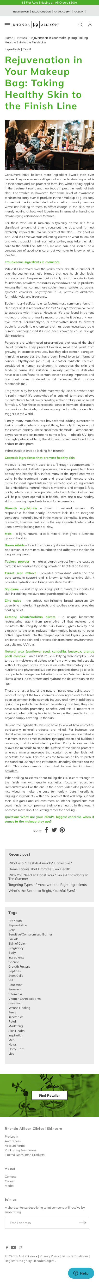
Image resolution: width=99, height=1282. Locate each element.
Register (11, 1261)
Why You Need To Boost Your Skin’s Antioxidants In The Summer (48, 877)
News (21, 38)
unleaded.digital (43, 1261)
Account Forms (15, 1145)
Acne (11, 930)
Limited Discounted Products (24, 1155)
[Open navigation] (7, 25)
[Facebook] (46, 830)
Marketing (15, 1026)
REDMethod (21, 11)
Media (9, 1186)
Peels (12, 1012)
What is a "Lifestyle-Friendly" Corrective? (40, 863)
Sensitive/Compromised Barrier (30, 934)
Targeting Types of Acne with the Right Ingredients (47, 884)
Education (15, 985)
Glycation (14, 1003)
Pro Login (11, 1136)
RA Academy (62, 11)
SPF (11, 980)
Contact (10, 1176)
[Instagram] (20, 1248)
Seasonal (14, 989)
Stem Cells (15, 975)
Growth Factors (19, 966)
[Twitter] (54, 830)
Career (10, 1181)
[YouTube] (13, 1248)
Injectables (15, 1017)
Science (13, 962)
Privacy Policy (49, 1256)
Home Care (16, 1049)
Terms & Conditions (74, 1256)
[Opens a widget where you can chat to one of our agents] (81, 1274)
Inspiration (15, 1035)
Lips (11, 1053)
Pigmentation (17, 925)
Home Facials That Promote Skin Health (39, 869)
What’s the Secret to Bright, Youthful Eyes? (41, 890)
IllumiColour (41, 11)
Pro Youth (15, 921)
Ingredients (12, 49)
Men (11, 1040)
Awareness (13, 1141)
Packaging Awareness (21, 1150)
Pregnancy (16, 948)
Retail (27, 49)
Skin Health (16, 1031)
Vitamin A (15, 994)
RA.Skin (79, 11)
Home (9, 38)
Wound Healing (19, 1008)
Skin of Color (17, 943)
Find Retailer (49, 1095)
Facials (13, 939)
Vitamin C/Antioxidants (24, 998)
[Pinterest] (62, 830)
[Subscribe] (83, 1223)
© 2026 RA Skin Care (20, 1256)
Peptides (14, 971)
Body (12, 952)
